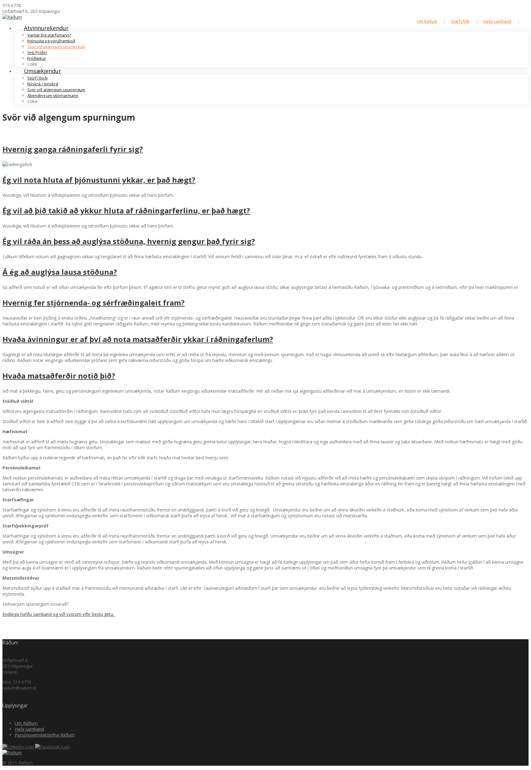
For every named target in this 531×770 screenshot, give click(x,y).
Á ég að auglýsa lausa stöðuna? (59, 272)
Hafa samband (497, 21)
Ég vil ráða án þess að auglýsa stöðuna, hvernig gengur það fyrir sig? (128, 241)
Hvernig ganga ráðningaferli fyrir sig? (72, 149)
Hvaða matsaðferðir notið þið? (58, 376)
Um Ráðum (427, 21)
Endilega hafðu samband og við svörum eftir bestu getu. (58, 614)
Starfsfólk (460, 21)
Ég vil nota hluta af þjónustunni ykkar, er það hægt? (98, 180)
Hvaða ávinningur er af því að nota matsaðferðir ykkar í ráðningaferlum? (137, 339)
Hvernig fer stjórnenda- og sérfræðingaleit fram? (93, 303)
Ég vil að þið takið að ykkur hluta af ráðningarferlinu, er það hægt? (126, 210)
